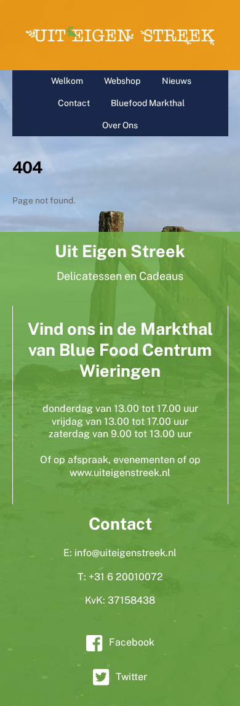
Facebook (131, 642)
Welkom (67, 81)
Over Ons (120, 125)
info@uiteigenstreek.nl (125, 553)
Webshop (122, 81)
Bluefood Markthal (148, 103)
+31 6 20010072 (126, 577)
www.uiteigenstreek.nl (120, 472)
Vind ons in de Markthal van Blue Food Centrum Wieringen (120, 349)
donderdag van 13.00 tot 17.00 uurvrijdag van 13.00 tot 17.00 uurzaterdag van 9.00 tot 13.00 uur (120, 421)
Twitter (131, 677)
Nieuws (176, 81)
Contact (74, 103)
